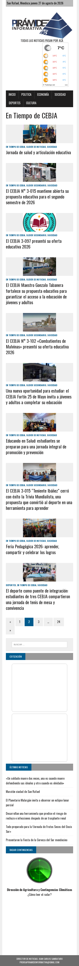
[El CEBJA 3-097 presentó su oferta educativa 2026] (39, 229)
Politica (26, 94)
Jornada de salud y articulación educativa (38, 152)
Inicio (12, 94)
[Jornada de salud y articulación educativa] (39, 140)
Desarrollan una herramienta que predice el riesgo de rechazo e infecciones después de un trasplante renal (36, 815)
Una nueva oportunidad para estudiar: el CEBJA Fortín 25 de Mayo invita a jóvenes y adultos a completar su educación (38, 396)
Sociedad (60, 94)
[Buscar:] (39, 644)
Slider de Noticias (36, 146)
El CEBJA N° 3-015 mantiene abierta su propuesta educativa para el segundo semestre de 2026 (37, 196)
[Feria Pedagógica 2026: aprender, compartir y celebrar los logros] (39, 535)
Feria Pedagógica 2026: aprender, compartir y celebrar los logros (32, 549)
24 (58, 622)
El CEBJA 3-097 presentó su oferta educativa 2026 (34, 243)
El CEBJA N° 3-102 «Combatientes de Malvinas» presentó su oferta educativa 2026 (37, 346)
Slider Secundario (36, 185)
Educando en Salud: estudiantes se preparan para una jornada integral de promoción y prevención (36, 446)
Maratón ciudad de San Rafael (23, 791)
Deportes (14, 103)
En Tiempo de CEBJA (15, 146)
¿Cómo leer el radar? (40, 894)
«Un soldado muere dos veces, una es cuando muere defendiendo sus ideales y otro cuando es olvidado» (35, 780)
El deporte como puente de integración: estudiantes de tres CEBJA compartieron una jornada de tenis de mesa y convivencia (38, 599)
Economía (43, 94)
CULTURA (31, 103)
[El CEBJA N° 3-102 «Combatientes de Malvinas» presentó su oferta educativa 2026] (39, 329)
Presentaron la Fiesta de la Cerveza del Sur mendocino (36, 840)
